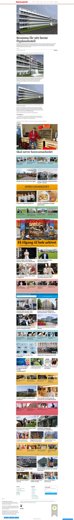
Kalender (33, 493)
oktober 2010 (44, 121)
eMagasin (33, 490)
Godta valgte (11, 517)
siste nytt (39, 121)
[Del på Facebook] (54, 50)
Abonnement (34, 489)
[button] (18, 161)
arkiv (23, 121)
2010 (29, 121)
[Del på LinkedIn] (55, 50)
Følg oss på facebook (35, 498)
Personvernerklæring (35, 496)
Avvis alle (16, 517)
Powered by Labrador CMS (37, 518)
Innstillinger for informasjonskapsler (67, 519)
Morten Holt (18, 493)
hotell (36, 121)
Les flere (37, 217)
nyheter (26, 121)
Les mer (34, 502)
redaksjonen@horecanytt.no (20, 490)
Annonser (33, 492)
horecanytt (19, 121)
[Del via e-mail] (56, 50)
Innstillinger (6, 517)
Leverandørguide (34, 495)
